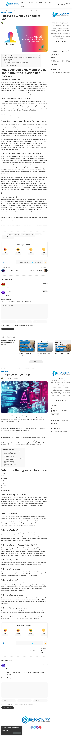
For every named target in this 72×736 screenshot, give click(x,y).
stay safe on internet (8, 237)
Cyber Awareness (6, 12)
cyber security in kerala (14, 234)
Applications (42, 343)
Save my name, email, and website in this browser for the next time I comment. (19, 325)
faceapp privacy (7, 236)
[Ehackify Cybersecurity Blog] (12, 4)
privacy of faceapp (18, 236)
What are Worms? (9, 455)
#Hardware (24, 340)
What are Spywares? (10, 461)
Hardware (24, 345)
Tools (23, 349)
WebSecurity (29, 349)
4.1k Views (16, 378)
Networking (24, 346)
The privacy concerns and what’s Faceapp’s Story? (16, 62)
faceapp (38, 234)
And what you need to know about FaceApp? (15, 64)
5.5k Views (16, 22)
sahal (11, 22)
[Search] (69, 4)
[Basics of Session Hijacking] (63, 346)
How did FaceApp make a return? (13, 60)
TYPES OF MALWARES (7, 227)
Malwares (5, 371)
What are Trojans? (9, 456)
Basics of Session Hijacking (62, 353)
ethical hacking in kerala (27, 234)
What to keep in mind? (11, 65)
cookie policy (5, 730)
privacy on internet (30, 236)
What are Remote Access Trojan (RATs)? (14, 458)
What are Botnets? (9, 462)
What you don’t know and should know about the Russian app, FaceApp (21, 57)
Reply (45, 283)
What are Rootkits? (9, 459)
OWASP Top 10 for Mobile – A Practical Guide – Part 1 (66, 62)
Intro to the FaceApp (9, 59)
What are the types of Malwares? (11, 452)
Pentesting (24, 348)
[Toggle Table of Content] (38, 55)
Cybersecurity (24, 343)
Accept (17, 732)
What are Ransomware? (10, 464)
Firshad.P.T (9, 283)
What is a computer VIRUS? (11, 453)
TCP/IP (30, 348)
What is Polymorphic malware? (12, 465)
